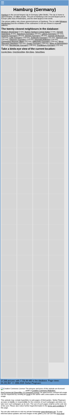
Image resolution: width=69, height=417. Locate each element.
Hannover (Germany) (17, 39)
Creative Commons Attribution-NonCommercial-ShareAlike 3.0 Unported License (28, 391)
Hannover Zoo (61, 38)
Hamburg (5, 15)
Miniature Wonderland (9, 32)
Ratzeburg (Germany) (25, 34)
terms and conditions (56, 406)
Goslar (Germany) (34, 43)
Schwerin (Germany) (9, 36)
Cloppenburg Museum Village (12, 41)
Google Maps (6, 52)
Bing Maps (30, 52)
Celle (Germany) (15, 38)
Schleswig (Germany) (39, 38)
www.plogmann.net (48, 412)
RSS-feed (60, 413)
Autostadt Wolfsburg (42, 39)
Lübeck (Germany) (49, 34)
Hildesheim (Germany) (41, 41)
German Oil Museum (56, 36)
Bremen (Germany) (32, 36)
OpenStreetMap (19, 52)
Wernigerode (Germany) (18, 45)
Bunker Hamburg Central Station (37, 32)
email (28, 394)
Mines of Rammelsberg (59, 43)
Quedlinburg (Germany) (46, 45)
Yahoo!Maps (40, 52)
